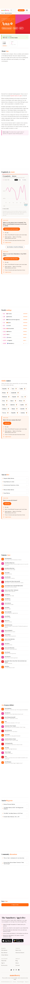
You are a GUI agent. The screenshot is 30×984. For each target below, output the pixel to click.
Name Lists (18, 950)
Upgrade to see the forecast (11, 229)
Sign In (3, 963)
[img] (15, 193)
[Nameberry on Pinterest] (16, 970)
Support (27, 981)
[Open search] (13, 10)
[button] (15, 904)
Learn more (8, 242)
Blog (17, 960)
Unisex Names (4, 955)
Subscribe (21, 10)
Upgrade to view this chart (11, 258)
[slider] (25, 205)
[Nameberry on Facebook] (13, 970)
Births (20, 179)
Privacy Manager (20, 981)
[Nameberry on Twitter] (11, 970)
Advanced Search (20, 952)
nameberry (15, 975)
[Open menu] (27, 10)
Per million (24, 179)
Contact (18, 965)
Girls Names (4, 950)
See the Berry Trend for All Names (15, 247)
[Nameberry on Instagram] (18, 970)
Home (2, 13)
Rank (16, 179)
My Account (4, 965)
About (17, 963)
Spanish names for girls (16, 95)
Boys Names (4, 952)
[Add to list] (11, 24)
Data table (6, 208)
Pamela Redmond (6, 18)
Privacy (14, 981)
